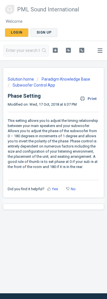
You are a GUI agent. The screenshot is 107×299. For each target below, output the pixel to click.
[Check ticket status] (68, 50)
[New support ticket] (55, 50)
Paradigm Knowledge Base (66, 79)
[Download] (43, 145)
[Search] (44, 50)
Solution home (21, 79)
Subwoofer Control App (34, 85)
